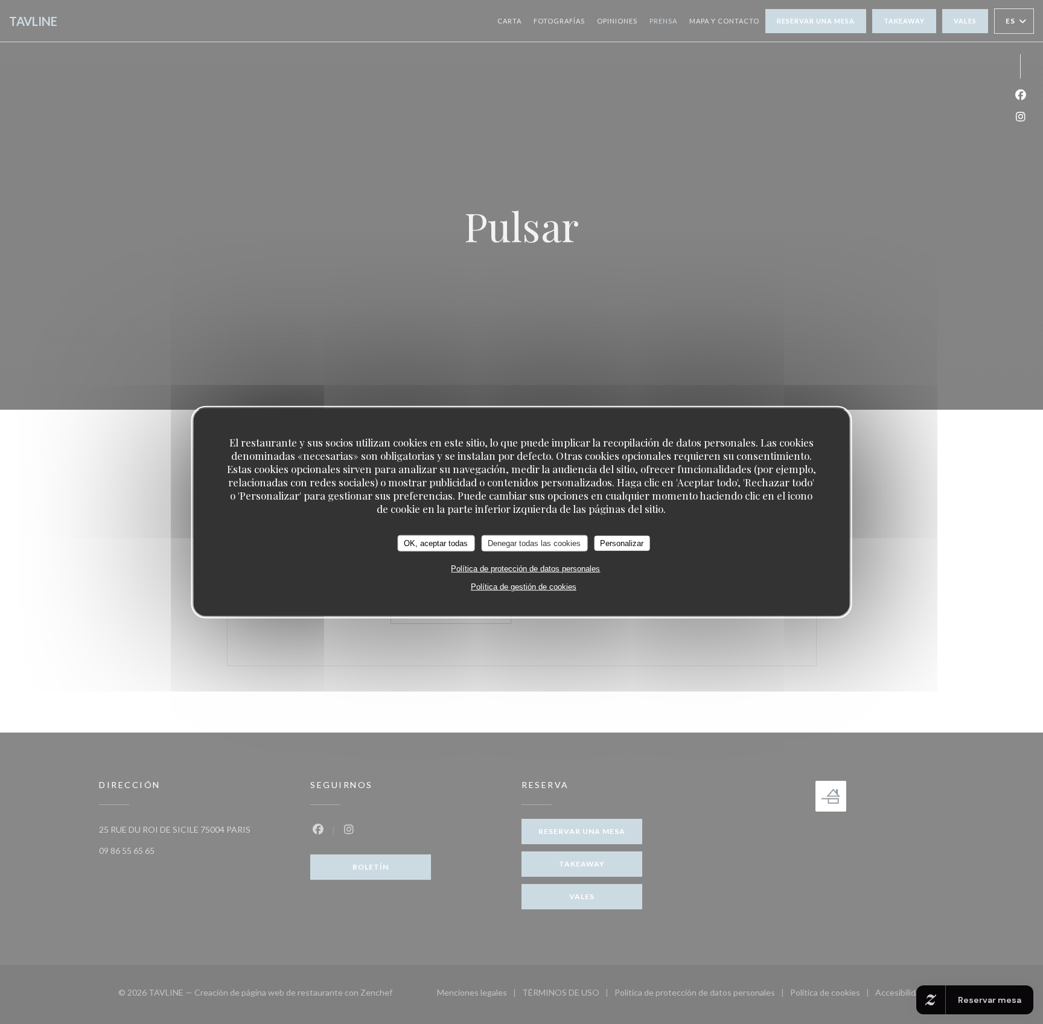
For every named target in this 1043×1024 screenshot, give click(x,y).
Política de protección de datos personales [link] (525, 568)
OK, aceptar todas (436, 542)
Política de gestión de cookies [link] (523, 586)
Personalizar (621, 542)
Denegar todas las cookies (534, 542)
